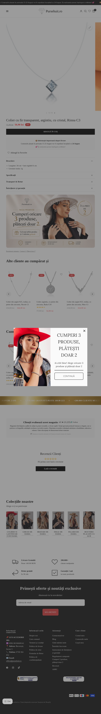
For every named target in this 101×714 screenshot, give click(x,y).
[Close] (84, 331)
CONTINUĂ (69, 376)
